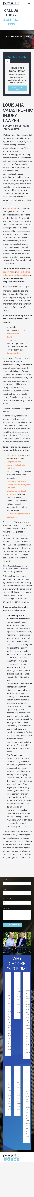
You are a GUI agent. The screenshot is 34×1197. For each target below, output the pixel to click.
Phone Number (7, 899)
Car (8, 455)
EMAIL (5, 889)
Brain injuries (13, 333)
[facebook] (5, 1159)
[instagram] (12, 1159)
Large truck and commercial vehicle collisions (16, 465)
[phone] (18, 1159)
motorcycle (16, 455)
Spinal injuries (13, 353)
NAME (5, 880)
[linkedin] (15, 1159)
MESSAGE (6, 908)
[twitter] (8, 1159)
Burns (9, 337)
